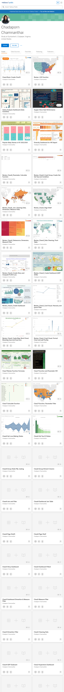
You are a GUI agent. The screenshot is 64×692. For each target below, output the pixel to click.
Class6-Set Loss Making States (12, 436)
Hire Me (14, 45)
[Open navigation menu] (61, 3)
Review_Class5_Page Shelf (43, 208)
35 (60, 72)
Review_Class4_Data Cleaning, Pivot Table (46, 241)
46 (60, 170)
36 (28, 562)
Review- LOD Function (41, 77)
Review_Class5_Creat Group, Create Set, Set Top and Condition (47, 176)
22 (28, 497)
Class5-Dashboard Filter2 (42, 567)
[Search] (3, 7)
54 (28, 203)
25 (60, 333)
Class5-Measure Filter (41, 599)
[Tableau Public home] (7, 3)
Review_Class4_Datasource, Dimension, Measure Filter (15, 241)
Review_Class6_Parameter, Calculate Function (14, 176)
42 (28, 268)
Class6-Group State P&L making (13, 469)
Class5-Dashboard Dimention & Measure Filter (16, 600)
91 (60, 138)
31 (28, 333)
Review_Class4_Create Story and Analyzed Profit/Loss (13, 274)
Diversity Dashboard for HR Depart (45, 142)
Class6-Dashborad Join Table (43, 501)
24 (28, 529)
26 (28, 301)
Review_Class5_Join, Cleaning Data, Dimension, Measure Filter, (14, 208)
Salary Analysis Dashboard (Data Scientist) (13, 110)
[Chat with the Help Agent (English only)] (58, 2)
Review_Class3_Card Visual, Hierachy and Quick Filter (48, 306)
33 (28, 170)
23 (28, 595)
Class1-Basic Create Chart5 (11, 77)
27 (60, 562)
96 (28, 105)
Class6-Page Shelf (40, 534)
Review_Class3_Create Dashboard (13, 306)
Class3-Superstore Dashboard (44, 665)
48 (28, 235)
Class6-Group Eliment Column (44, 469)
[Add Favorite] (29, 84)
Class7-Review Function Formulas (13, 371)
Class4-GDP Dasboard (9, 665)
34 (28, 366)
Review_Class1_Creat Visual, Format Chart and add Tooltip (46, 339)
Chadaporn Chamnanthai (8, 79)
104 (60, 105)
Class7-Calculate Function (11, 403)
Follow (5, 45)
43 (60, 203)
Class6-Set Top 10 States (42, 436)
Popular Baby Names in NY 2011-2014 (15, 142)
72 (28, 72)
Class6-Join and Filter (9, 501)
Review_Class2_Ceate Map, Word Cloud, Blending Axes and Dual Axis (15, 339)
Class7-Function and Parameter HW (46, 371)
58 (60, 235)
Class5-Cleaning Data (41, 632)
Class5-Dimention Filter (10, 632)
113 (28, 138)
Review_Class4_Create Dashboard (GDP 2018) (47, 274)
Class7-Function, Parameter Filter (45, 403)
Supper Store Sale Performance (44, 110)
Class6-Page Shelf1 (8, 534)
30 (60, 268)
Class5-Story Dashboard (10, 567)
